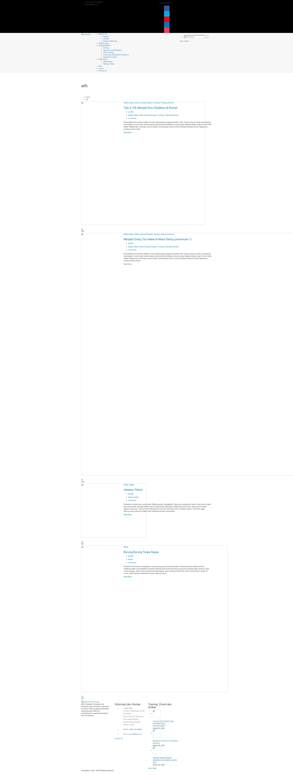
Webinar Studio (108, 64)
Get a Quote (184, 41)
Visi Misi (106, 38)
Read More (128, 132)
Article (126, 484)
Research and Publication (112, 50)
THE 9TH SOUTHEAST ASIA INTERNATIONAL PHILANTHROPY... (163, 723)
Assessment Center (110, 57)
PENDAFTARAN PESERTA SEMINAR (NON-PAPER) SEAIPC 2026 (165, 760)
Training (106, 48)
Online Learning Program (143, 103)
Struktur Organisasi (110, 41)
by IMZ (130, 112)
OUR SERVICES (104, 45)
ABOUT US (103, 34)
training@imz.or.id (135, 734)
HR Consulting (108, 52)
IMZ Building (107, 61)
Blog (100, 66)
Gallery (126, 103)
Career (101, 68)
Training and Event (167, 103)
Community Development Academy (116, 55)
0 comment (132, 118)
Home (88, 97)
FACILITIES (103, 59)
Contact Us (103, 71)
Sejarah (106, 36)
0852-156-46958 (136, 729)
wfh (87, 99)
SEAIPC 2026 (104, 43)
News (132, 103)
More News (152, 768)
